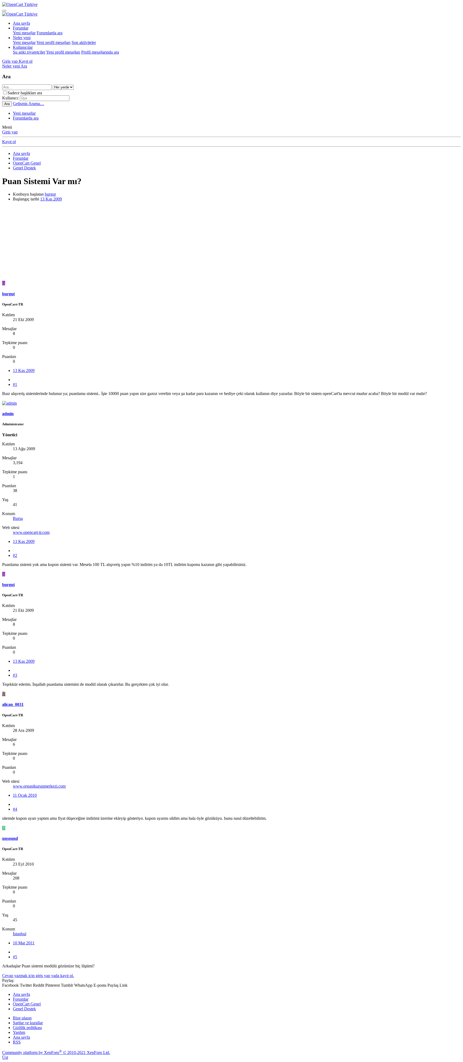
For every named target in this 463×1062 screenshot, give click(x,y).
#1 (15, 384)
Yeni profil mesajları (53, 42)
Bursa (18, 518)
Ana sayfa (21, 23)
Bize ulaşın (22, 1018)
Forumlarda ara (49, 33)
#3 (15, 675)
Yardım (19, 1032)
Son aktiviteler (84, 42)
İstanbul (19, 933)
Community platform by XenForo (56, 1052)
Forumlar (20, 28)
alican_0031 (13, 704)
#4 (15, 809)
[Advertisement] (163, 243)
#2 (15, 555)
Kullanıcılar (23, 47)
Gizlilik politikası (27, 1027)
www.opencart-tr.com (31, 532)
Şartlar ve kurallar (28, 1022)
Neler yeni (22, 37)
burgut (50, 194)
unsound (10, 838)
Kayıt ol (9, 141)
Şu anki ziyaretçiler (29, 52)
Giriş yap (10, 132)
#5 (15, 957)
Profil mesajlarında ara (100, 52)
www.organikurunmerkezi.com (39, 786)
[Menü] (4, 11)
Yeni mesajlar (24, 33)
